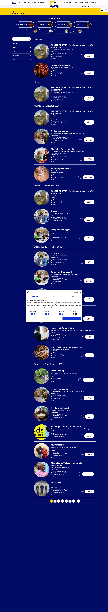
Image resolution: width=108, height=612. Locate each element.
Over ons (93, 2)
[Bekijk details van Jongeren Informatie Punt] (65, 333)
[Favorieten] (88, 6)
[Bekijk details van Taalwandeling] (65, 376)
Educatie (75, 2)
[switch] (47, 314)
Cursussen (33, 2)
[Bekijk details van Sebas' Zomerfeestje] (65, 70)
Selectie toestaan (54, 318)
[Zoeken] (95, 6)
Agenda (14, 2)
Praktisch (87, 2)
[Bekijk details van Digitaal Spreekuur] (65, 136)
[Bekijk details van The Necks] (65, 488)
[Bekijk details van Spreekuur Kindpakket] (65, 277)
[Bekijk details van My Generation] (65, 451)
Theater (20, 2)
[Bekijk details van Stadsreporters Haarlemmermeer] (65, 432)
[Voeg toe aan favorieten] (81, 56)
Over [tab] (73, 296)
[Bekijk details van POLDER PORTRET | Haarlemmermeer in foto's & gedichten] (65, 51)
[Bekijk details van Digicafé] (65, 216)
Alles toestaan (72, 318)
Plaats (13, 51)
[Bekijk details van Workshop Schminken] (65, 174)
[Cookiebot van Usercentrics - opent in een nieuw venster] (75, 292)
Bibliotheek (41, 2)
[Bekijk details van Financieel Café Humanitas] (65, 155)
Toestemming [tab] (35, 296)
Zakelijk (81, 2)
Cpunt (54, 4)
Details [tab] (54, 296)
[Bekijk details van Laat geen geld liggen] (65, 235)
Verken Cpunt (67, 2)
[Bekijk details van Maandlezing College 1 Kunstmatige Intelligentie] (65, 469)
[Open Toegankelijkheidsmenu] (106, 10)
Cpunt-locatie (15, 55)
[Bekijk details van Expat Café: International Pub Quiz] (65, 352)
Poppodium (26, 2)
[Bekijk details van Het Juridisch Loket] (65, 413)
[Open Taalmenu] (102, 10)
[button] (29, 39)
